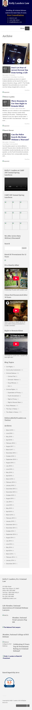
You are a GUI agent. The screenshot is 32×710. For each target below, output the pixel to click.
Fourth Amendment (14, 144)
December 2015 (10, 489)
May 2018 (9, 436)
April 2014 (9, 550)
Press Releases (10, 405)
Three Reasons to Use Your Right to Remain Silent (19, 103)
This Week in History (12, 412)
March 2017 (9, 449)
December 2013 (10, 563)
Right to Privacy (12, 399)
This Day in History (11, 409)
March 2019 (9, 430)
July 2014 (9, 541)
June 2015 (9, 505)
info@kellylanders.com (15, 22)
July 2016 (9, 466)
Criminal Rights (10, 389)
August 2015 (9, 498)
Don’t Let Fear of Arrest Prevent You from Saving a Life (19, 70)
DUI (9, 386)
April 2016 (9, 476)
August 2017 (9, 446)
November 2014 (10, 528)
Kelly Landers (5, 75)
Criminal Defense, (6, 77)
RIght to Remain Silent (20, 108)
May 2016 (9, 472)
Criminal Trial (11, 376)
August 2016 (9, 462)
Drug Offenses (20, 77)
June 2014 (9, 544)
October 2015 (10, 495)
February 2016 (10, 482)
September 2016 (11, 459)
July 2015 (9, 502)
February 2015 (10, 518)
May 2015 (9, 508)
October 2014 (10, 531)
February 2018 (10, 443)
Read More (27, 90)
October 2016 (10, 456)
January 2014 (10, 560)
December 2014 (10, 524)
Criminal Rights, (13, 77)
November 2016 (10, 453)
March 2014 (9, 554)
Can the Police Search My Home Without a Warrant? (20, 137)
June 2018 (9, 433)
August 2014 (9, 537)
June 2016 (9, 469)
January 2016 (10, 485)
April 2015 (9, 511)
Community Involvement (13, 370)
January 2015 (10, 521)
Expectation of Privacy (14, 392)
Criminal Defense (11, 373)
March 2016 (9, 479)
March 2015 (9, 515)
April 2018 (9, 440)
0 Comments (12, 75)
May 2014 (9, 547)
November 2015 (10, 492)
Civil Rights (9, 367)
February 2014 (10, 557)
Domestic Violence (13, 379)
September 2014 (11, 534)
